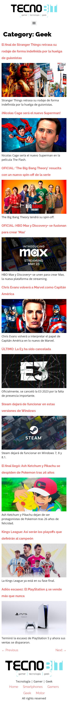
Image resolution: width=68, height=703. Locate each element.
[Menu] (34, 23)
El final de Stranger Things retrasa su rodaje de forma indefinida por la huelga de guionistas (32, 51)
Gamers (53, 687)
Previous (10, 650)
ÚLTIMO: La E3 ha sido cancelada (26, 349)
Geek (27, 693)
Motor (40, 693)
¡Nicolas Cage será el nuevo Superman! (31, 113)
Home (13, 687)
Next (61, 650)
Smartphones (33, 687)
